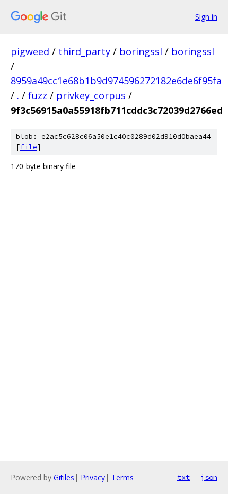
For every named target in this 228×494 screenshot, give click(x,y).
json (208, 477)
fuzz (37, 95)
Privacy (93, 477)
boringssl (140, 51)
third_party (84, 51)
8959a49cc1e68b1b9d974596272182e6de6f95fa (116, 80)
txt (183, 477)
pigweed (30, 51)
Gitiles (64, 477)
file (28, 147)
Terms (122, 477)
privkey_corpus (91, 95)
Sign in (206, 17)
